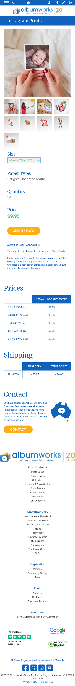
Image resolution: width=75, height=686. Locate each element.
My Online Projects (63, 2)
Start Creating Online (38, 524)
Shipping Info (37, 545)
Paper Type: (19, 173)
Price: (12, 209)
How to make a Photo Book (38, 516)
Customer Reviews (37, 601)
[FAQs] (32, 2)
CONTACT (18, 429)
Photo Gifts (37, 496)
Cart (70, 2)
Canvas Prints (37, 476)
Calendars (37, 480)
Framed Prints (37, 492)
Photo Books (37, 472)
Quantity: (16, 191)
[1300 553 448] (13, 2)
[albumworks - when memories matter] (37, 11)
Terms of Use (46, 682)
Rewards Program (37, 537)
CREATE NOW (24, 231)
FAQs (37, 553)
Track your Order (37, 549)
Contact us (37, 597)
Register (56, 2)
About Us (37, 593)
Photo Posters (37, 488)
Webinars (37, 569)
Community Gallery (37, 573)
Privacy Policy (29, 682)
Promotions (38, 532)
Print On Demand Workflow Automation (37, 617)
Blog (37, 577)
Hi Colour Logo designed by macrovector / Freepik (37, 660)
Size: (12, 154)
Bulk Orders (37, 541)
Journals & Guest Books (37, 484)
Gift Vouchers (38, 500)
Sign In (48, 2)
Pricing (37, 528)
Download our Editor (37, 520)
